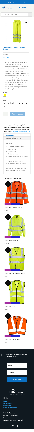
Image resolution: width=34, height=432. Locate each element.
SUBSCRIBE (17, 380)
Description (10, 135)
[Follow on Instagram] (17, 425)
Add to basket (17, 113)
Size (4, 100)
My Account (7, 403)
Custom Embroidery (10, 408)
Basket (5, 401)
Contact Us (7, 405)
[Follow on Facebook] (13, 426)
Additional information (13, 138)
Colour (5, 92)
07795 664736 (24, 129)
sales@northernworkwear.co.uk (20, 131)
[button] (26, 22)
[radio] (4, 95)
